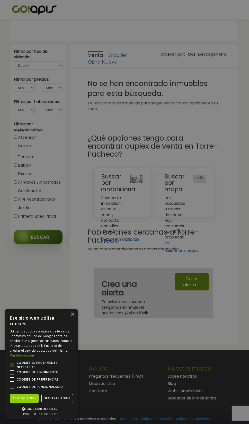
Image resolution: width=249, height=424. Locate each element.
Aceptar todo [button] (24, 398)
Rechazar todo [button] (57, 398)
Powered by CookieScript (41, 414)
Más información (22, 355)
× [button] (72, 314)
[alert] (124, 212)
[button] (41, 408)
